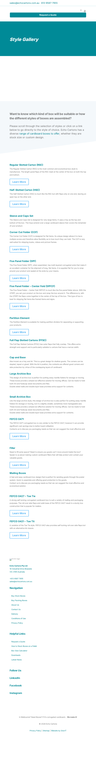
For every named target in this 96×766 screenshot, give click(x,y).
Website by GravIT (58, 731)
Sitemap (46, 731)
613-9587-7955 (49, 3)
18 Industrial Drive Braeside (21, 569)
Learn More (19, 181)
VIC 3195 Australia (17, 572)
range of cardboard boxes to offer (39, 133)
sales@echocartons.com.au (24, 3)
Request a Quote (47, 15)
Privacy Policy (35, 731)
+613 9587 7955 (16, 578)
